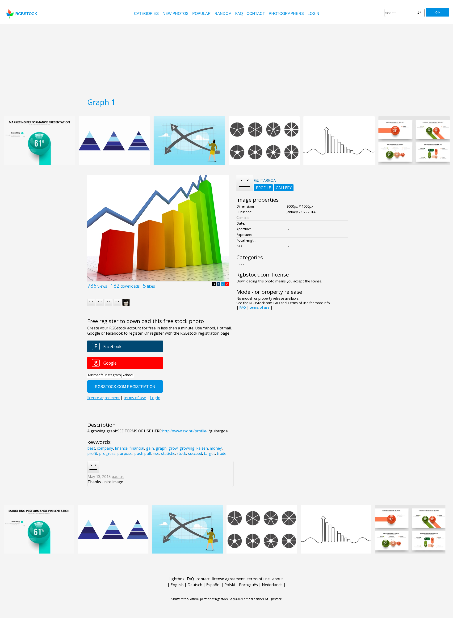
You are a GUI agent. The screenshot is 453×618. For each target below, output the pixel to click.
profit (92, 453)
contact (256, 14)
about (277, 578)
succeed (195, 453)
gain (150, 448)
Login (313, 14)
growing (187, 448)
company (105, 448)
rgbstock (26, 14)
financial (137, 448)
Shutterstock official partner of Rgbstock (199, 599)
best (91, 448)
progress (107, 453)
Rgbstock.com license (262, 274)
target (209, 453)
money (216, 448)
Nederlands (272, 584)
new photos (176, 14)
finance (121, 448)
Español (213, 584)
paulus (118, 476)
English (177, 584)
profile (263, 187)
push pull (142, 453)
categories (146, 14)
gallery (284, 187)
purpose (124, 453)
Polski (229, 584)
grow (173, 448)
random (222, 14)
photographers (286, 14)
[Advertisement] (226, 59)
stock (181, 453)
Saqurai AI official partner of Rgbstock (255, 599)
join (437, 12)
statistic (168, 453)
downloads (130, 286)
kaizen (202, 448)
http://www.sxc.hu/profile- (185, 431)
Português (248, 584)
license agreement (228, 578)
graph (161, 448)
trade (221, 453)
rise (156, 453)
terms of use (259, 307)
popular (201, 14)
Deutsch (195, 584)
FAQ (239, 14)
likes (151, 286)
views (102, 286)
